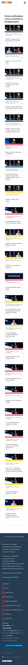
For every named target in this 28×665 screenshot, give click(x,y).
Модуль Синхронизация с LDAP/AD (11, 566)
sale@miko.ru (9, 635)
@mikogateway (12, 630)
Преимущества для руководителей (11, 547)
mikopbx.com (18, 657)
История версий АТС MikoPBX (10, 577)
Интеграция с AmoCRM (8, 561)
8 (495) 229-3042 (6, 628)
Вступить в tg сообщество (14, 645)
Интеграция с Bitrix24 (8, 559)
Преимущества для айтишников (11, 549)
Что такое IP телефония (8, 552)
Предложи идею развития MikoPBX (11, 573)
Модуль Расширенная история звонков (12, 568)
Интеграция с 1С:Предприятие (10, 556)
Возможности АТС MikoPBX (9, 544)
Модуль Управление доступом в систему (13, 564)
